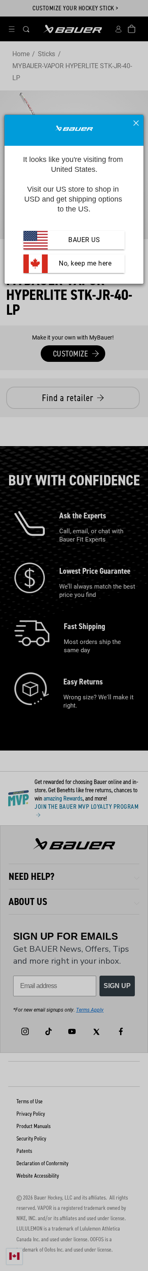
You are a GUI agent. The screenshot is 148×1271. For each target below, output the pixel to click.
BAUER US (84, 240)
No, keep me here (84, 263)
